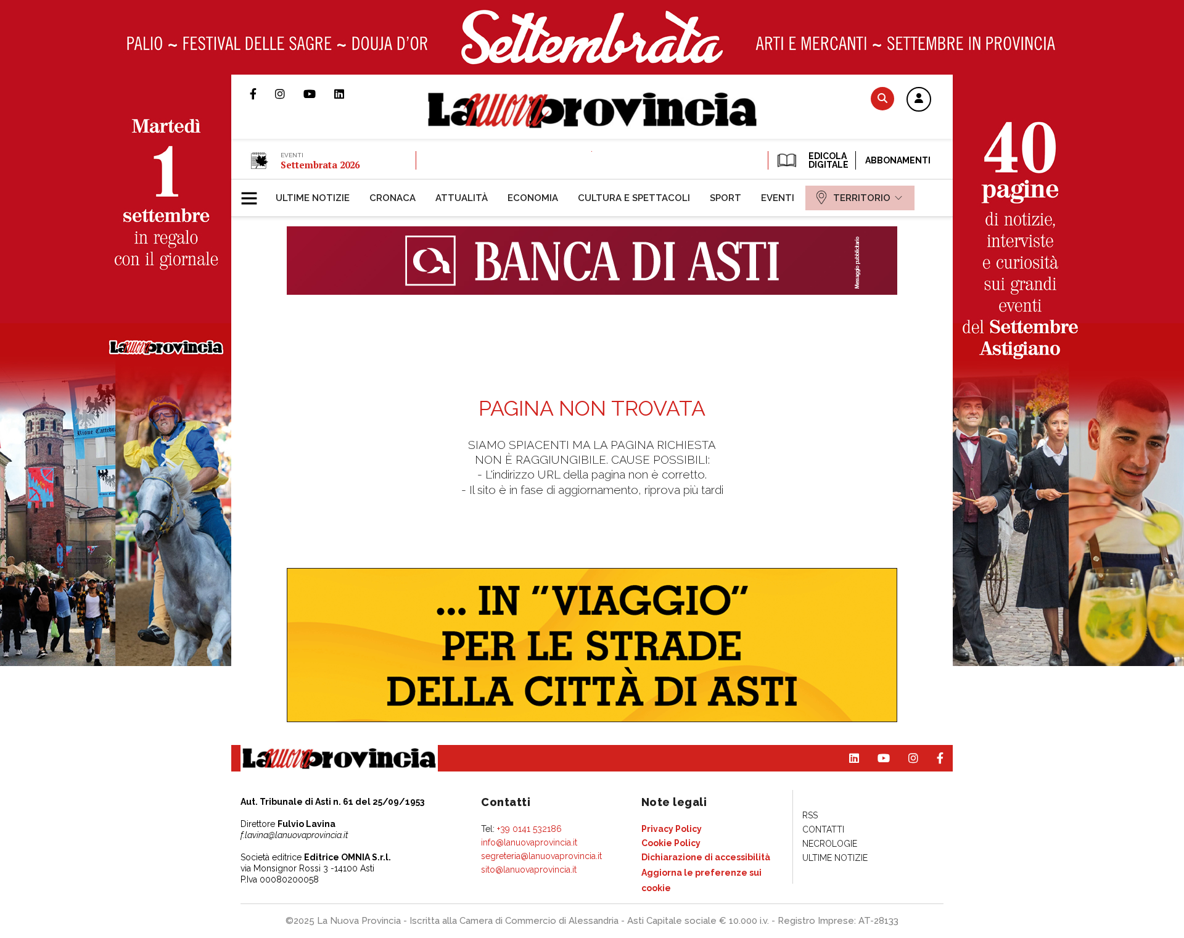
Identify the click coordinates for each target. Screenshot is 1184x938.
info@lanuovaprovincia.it (529, 842)
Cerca (882, 98)
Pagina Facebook (262, 93)
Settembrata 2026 (320, 164)
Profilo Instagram (289, 93)
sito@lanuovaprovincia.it (529, 869)
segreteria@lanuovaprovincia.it (541, 856)
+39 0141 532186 (529, 829)
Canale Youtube (318, 93)
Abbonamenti (898, 160)
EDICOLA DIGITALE (827, 160)
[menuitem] (312, 198)
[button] (919, 100)
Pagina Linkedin (348, 93)
